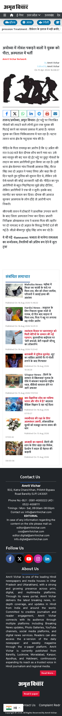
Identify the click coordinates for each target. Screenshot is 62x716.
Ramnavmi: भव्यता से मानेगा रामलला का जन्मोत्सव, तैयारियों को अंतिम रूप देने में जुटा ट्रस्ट (30, 242)
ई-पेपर (20, 15)
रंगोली (45, 22)
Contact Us (27, 705)
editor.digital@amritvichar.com (31, 535)
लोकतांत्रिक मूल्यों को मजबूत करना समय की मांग (40, 423)
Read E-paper (31, 694)
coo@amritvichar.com (31, 531)
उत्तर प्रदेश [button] (32, 15)
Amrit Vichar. (51, 713)
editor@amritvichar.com (31, 527)
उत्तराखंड (49, 15)
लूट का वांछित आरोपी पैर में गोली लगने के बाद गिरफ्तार (39, 357)
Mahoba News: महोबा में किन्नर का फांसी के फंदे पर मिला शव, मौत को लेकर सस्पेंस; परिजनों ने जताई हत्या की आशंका (40, 291)
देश (59, 15)
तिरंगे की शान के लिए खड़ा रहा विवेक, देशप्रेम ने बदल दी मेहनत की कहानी (38, 447)
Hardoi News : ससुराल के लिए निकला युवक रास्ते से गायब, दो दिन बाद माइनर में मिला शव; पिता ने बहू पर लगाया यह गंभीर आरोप (40, 314)
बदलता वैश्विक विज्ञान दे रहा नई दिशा (38, 401)
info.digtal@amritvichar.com (31, 539)
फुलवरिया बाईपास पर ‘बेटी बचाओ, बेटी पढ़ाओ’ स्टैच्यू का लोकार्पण (40, 338)
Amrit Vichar (53, 63)
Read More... (48, 673)
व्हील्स (11, 22)
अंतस (29, 22)
